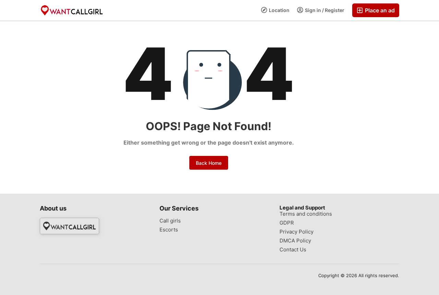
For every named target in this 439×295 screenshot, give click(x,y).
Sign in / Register (324, 10)
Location (278, 10)
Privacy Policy (296, 232)
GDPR (287, 223)
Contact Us (293, 250)
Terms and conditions (306, 214)
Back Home (209, 163)
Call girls (170, 221)
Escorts (168, 230)
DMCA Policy (295, 241)
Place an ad (379, 10)
